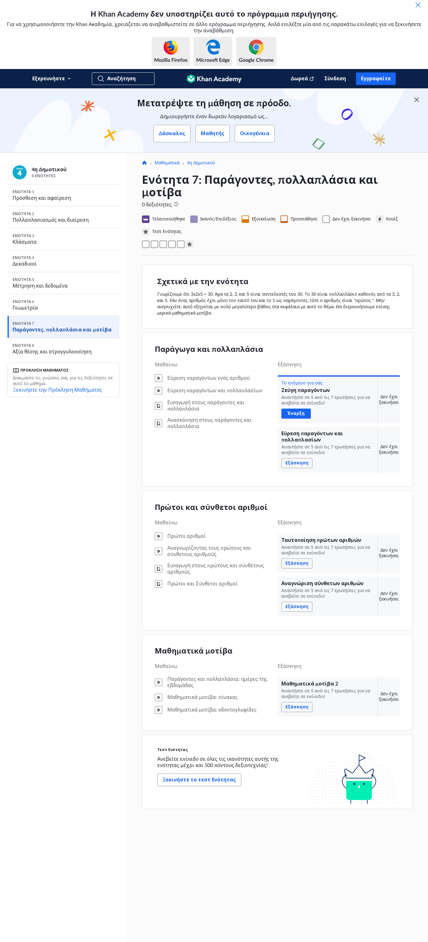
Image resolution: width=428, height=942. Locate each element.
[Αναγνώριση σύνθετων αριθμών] (172, 244)
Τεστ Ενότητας (172, 750)
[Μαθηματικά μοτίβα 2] (181, 244)
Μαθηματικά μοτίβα (193, 651)
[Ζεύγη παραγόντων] (145, 244)
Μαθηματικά (167, 163)
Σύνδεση (335, 78)
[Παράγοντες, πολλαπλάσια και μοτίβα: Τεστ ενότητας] (189, 244)
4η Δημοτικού (201, 163)
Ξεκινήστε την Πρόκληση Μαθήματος (57, 390)
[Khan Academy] (214, 78)
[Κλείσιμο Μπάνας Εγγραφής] (416, 99)
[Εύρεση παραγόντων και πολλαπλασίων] (154, 244)
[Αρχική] (144, 163)
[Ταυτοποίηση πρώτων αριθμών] (163, 244)
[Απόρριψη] (418, 5)
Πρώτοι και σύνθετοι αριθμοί (211, 507)
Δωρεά (299, 78)
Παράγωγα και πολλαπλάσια (209, 349)
